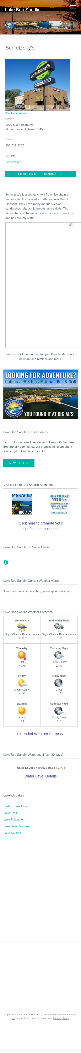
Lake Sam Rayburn (16, 826)
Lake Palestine (13, 819)
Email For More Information (40, 174)
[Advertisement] (40, 890)
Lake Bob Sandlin (22, 9)
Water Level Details (41, 776)
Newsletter (18, 463)
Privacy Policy (61, 1018)
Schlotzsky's (13, 162)
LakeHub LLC (33, 1014)
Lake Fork (10, 812)
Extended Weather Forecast (40, 734)
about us (61, 1014)
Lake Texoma (12, 833)
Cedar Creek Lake (16, 806)
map (36, 354)
